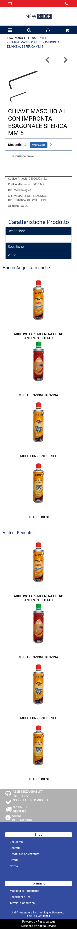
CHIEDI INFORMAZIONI (22, 818)
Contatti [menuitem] (15, 848)
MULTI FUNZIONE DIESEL (38, 456)
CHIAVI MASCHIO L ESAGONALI (26, 38)
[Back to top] (67, 919)
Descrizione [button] (17, 231)
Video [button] (12, 255)
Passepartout (46, 921)
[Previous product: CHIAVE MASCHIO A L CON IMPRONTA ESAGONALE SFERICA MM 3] (47, 60)
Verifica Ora (38, 145)
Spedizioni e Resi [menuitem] (20, 897)
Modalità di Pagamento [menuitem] (24, 891)
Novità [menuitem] (14, 866)
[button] (23, 79)
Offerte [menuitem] (14, 860)
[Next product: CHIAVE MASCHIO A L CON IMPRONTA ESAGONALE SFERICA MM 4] (65, 60)
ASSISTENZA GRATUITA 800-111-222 (28, 794)
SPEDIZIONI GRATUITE (20, 809)
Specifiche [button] (16, 246)
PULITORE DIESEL (38, 517)
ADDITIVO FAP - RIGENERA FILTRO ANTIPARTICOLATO (38, 336)
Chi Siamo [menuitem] (16, 842)
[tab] (38, 231)
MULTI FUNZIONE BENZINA (38, 395)
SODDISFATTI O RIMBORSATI (31, 800)
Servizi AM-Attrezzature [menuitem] (24, 854)
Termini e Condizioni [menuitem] (22, 903)
